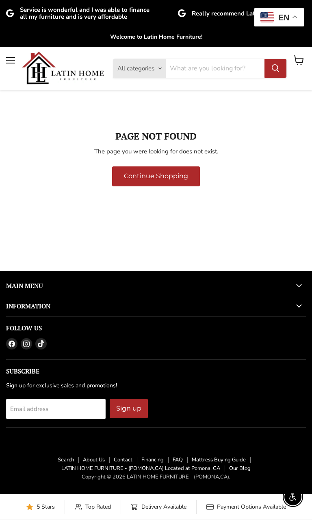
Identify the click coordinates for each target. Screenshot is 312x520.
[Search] (275, 68)
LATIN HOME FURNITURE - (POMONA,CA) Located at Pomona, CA (140, 468)
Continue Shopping (156, 176)
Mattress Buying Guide (219, 459)
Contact (123, 459)
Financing (152, 459)
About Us (94, 459)
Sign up (128, 408)
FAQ (178, 459)
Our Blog (240, 468)
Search (66, 459)
